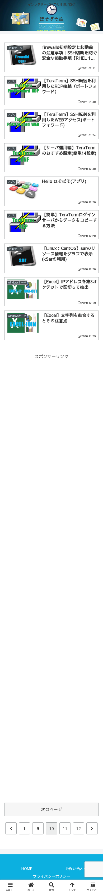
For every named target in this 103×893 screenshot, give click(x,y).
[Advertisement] (51, 578)
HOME (26, 868)
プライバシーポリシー (51, 876)
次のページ (51, 809)
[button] (92, 742)
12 (78, 828)
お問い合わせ (76, 868)
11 (65, 828)
